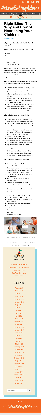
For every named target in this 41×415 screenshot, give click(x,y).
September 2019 (19, 358)
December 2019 (19, 352)
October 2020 (19, 333)
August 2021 (19, 305)
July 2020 (19, 335)
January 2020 (19, 349)
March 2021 (19, 319)
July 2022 (19, 293)
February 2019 (19, 363)
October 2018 (19, 366)
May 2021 (19, 313)
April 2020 (19, 341)
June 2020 (19, 338)
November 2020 (19, 330)
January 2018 (19, 372)
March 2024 (19, 291)
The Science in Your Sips (19, 264)
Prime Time (19, 276)
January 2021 (19, 324)
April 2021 (19, 316)
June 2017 (19, 377)
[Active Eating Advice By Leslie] (20, 407)
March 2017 (19, 380)
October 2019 (19, 355)
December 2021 (19, 299)
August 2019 (19, 361)
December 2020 (19, 327)
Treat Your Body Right (19, 273)
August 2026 (19, 288)
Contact (19, 401)
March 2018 (19, 369)
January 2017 (19, 383)
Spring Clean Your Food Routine (19, 267)
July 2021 (19, 307)
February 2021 (19, 321)
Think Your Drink (19, 270)
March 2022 (19, 296)
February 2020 (19, 347)
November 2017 (19, 375)
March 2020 (19, 344)
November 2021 (19, 302)
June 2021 (19, 310)
